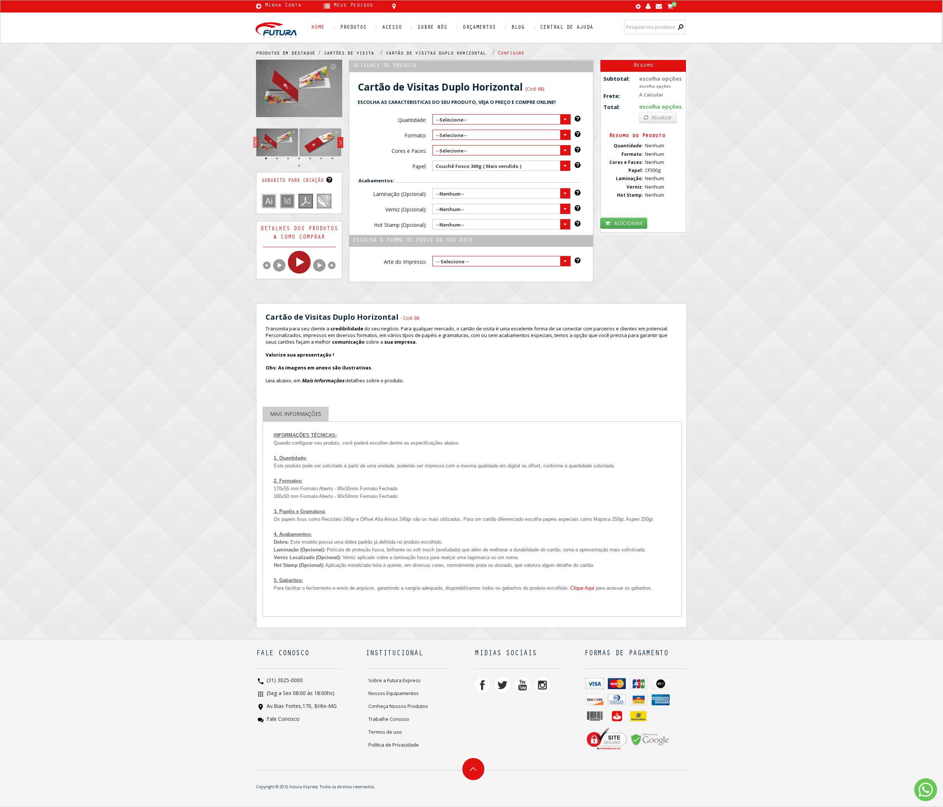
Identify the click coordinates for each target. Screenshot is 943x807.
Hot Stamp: (630, 195)
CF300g (652, 170)
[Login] (648, 4)
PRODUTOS (353, 28)
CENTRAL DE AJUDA (566, 28)
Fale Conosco (282, 719)
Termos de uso (385, 732)
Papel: (419, 166)
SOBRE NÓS (432, 28)
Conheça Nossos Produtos (398, 706)
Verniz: (635, 187)
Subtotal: (616, 78)
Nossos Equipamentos (393, 693)
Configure (511, 54)
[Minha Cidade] (446, 6)
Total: (611, 106)
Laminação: (629, 178)
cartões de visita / (355, 54)
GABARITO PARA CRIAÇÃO (294, 181)
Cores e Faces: (409, 150)
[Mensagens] (659, 4)
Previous (256, 142)
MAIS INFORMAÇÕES (295, 413)
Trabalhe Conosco (388, 719)
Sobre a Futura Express (394, 680)
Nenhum (654, 145)
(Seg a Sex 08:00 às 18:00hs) (299, 694)
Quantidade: (412, 119)
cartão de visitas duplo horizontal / (442, 54)
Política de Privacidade (393, 744)
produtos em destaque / (290, 54)
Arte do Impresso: (405, 261)
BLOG (518, 28)
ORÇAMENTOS (479, 28)
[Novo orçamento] (638, 7)
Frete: (611, 95)
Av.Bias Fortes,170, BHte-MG (301, 706)
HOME (318, 28)
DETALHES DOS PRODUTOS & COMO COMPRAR (299, 233)
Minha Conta (283, 6)
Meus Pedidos (353, 6)
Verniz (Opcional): (405, 209)
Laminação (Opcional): (399, 193)
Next (340, 142)
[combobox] (501, 119)
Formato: (415, 135)
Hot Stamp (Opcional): (400, 224)
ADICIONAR (628, 223)
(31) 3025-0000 (284, 681)
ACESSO (392, 28)
